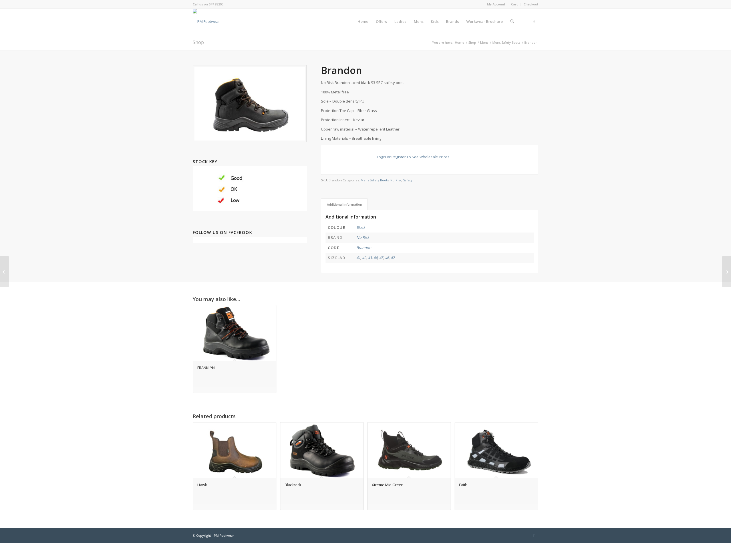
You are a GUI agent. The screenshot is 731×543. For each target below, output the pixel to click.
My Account (496, 4)
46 (387, 257)
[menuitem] (496, 4)
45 (381, 257)
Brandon (363, 247)
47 (393, 257)
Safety (408, 180)
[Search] (512, 21)
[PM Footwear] (206, 21)
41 (358, 257)
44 (375, 257)
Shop (198, 42)
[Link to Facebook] (534, 21)
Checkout (531, 4)
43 (370, 257)
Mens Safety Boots (375, 180)
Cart (514, 4)
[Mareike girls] (4, 271)
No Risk (395, 180)
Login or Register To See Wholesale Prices (413, 156)
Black (360, 227)
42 (364, 257)
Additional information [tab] (344, 204)
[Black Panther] (726, 271)
